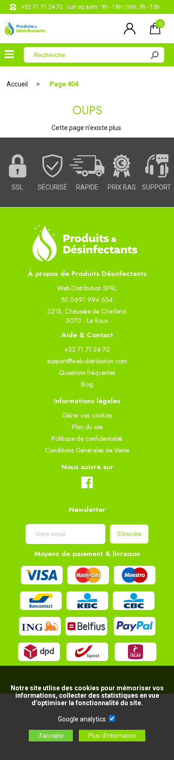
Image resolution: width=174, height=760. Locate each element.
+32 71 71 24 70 (42, 7)
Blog (87, 384)
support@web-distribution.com (87, 361)
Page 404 (64, 84)
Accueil (17, 84)
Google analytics (82, 719)
